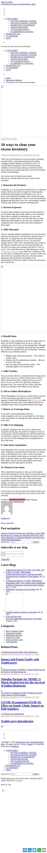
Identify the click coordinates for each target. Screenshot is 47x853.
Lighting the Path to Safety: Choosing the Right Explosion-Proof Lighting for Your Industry (24, 575)
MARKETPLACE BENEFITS (23, 25)
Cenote (29, 744)
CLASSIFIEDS (12, 36)
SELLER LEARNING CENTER (24, 23)
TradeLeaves (6, 155)
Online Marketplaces (16, 502)
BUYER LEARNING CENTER (23, 21)
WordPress (15, 746)
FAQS (8, 38)
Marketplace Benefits (9, 139)
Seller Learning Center (14, 640)
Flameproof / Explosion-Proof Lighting (21, 589)
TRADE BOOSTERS (19, 27)
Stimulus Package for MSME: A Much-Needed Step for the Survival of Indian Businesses (23, 682)
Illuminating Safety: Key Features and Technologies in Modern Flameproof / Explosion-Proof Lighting (25, 584)
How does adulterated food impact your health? (24, 619)
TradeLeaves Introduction (17, 721)
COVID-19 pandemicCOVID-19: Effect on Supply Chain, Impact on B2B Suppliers (22, 705)
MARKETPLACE (13, 34)
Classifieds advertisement (11, 251)
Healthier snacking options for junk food (21, 612)
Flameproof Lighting (14, 633)
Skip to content (6, 2)
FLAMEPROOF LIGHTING (22, 32)
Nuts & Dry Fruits (13, 638)
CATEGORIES (12, 19)
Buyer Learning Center (14, 631)
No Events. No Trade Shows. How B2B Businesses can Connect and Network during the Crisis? (22, 534)
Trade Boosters (11, 642)
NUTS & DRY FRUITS (20, 30)
